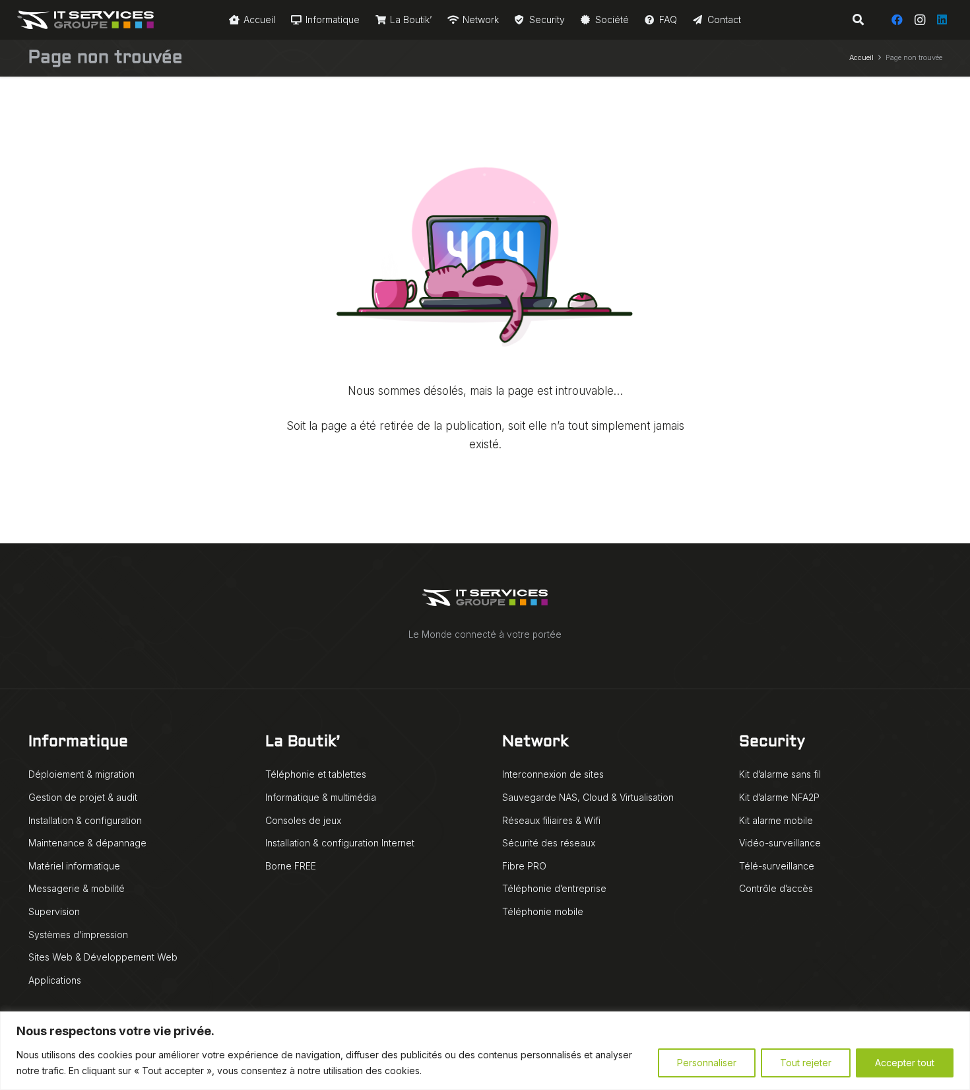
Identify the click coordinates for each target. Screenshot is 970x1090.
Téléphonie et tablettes (315, 774)
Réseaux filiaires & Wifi (551, 820)
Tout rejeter (805, 1062)
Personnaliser (706, 1062)
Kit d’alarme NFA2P (779, 797)
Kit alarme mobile (776, 820)
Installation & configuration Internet (339, 842)
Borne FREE (290, 865)
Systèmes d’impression (78, 934)
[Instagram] (920, 20)
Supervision (54, 911)
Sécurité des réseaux (548, 842)
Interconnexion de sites (553, 774)
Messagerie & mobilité (76, 888)
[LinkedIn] (942, 20)
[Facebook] (897, 20)
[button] (857, 20)
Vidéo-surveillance (780, 842)
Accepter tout (904, 1062)
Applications (54, 980)
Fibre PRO (524, 865)
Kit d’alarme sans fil (780, 774)
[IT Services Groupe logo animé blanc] (85, 20)
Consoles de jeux (303, 820)
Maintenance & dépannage (87, 842)
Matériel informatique (74, 865)
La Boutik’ (302, 742)
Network (535, 742)
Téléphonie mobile (542, 911)
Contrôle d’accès (776, 888)
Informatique (78, 742)
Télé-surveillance (776, 865)
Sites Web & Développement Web (103, 957)
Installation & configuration (85, 820)
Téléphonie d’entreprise (554, 888)
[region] (485, 1050)
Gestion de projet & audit (82, 797)
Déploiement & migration (81, 774)
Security (772, 742)
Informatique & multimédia (320, 797)
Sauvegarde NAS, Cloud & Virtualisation (588, 797)
